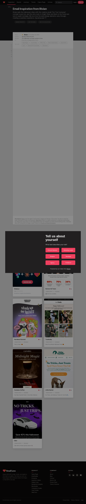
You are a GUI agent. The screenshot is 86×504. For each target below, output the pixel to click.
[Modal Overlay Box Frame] (43, 252)
